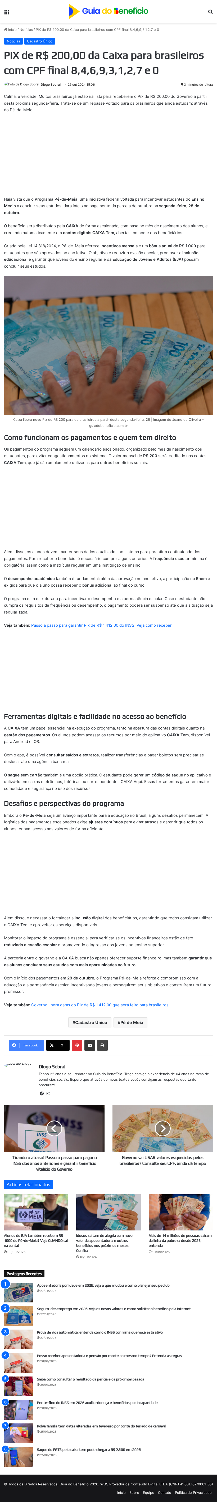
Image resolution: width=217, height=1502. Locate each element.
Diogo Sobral (51, 84)
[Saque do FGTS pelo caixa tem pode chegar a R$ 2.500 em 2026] (18, 1457)
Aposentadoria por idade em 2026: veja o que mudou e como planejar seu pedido (103, 1285)
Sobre (134, 1492)
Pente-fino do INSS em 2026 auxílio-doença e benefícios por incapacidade (97, 1402)
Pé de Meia (131, 1022)
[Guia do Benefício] (108, 11)
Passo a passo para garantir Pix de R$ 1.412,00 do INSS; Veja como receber (101, 625)
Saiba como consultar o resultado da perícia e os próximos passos (90, 1379)
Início (12, 29)
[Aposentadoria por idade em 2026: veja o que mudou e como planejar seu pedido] (18, 1292)
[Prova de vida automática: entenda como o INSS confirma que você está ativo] (18, 1339)
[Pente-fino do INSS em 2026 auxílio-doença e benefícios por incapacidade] (18, 1410)
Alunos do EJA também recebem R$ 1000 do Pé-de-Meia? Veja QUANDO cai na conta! (36, 1240)
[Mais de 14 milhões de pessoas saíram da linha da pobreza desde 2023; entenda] (181, 1212)
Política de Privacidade (193, 1492)
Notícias (26, 29)
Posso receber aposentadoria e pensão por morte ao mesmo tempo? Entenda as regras (109, 1356)
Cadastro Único (39, 41)
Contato (164, 1492)
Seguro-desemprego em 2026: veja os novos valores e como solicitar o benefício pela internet (114, 1309)
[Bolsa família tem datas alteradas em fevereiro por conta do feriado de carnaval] (18, 1433)
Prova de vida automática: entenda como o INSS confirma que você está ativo (100, 1332)
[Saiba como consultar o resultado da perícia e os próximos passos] (18, 1386)
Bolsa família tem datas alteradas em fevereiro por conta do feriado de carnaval (101, 1426)
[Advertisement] (108, 157)
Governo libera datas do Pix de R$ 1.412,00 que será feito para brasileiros (100, 1004)
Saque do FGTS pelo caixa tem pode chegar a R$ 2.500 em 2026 (89, 1449)
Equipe (148, 1492)
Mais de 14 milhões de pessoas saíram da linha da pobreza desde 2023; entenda (180, 1240)
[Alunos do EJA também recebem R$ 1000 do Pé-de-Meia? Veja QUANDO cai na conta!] (36, 1212)
